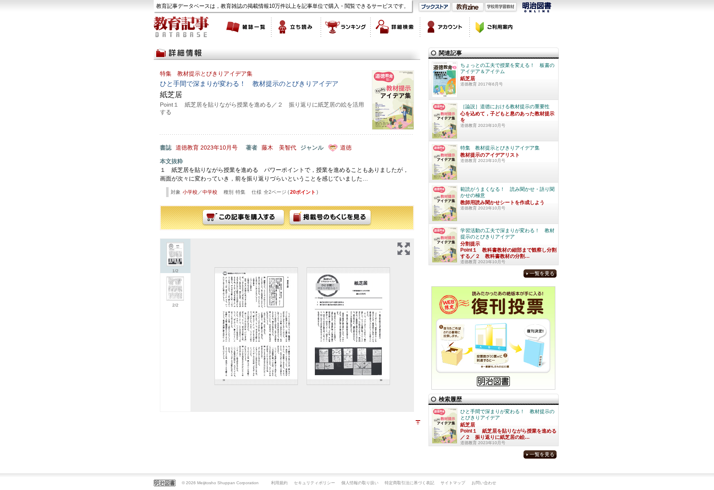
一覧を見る (542, 273)
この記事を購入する (243, 217)
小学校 (190, 192)
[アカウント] (445, 27)
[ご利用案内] (494, 27)
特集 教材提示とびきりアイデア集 (206, 73)
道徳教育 (187, 147)
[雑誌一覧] (246, 27)
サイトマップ (452, 482)
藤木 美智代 (279, 147)
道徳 (346, 147)
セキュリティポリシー (314, 482)
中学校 (209, 192)
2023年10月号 (219, 147)
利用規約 (279, 482)
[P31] (256, 326)
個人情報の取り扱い (359, 482)
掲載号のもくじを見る (330, 217)
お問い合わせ (483, 482)
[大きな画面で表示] (403, 249)
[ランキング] (346, 27)
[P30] (348, 326)
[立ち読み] (296, 27)
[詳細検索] (395, 27)
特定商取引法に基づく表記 (409, 482)
